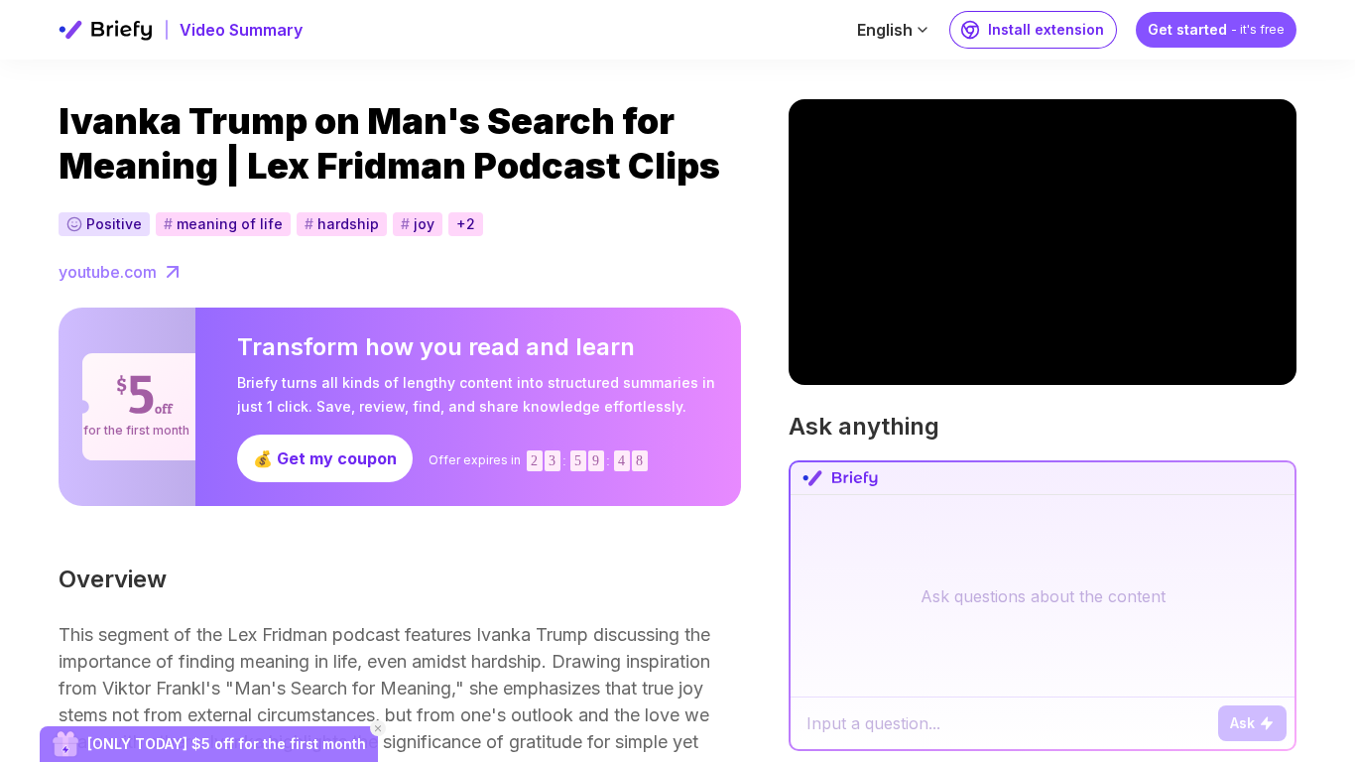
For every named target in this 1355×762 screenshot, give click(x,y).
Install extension (1046, 29)
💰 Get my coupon (325, 458)
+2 (465, 223)
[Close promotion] (378, 728)
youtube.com (108, 272)
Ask (1242, 722)
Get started (1216, 29)
